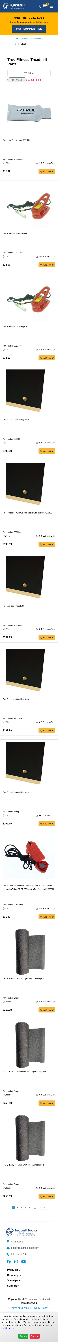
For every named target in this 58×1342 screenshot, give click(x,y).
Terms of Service (20, 1308)
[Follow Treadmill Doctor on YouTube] (23, 1261)
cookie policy (8, 1328)
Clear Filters (34, 79)
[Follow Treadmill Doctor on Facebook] (8, 1261)
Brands (25, 39)
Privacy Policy (39, 1308)
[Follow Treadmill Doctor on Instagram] (16, 1261)
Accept (23, 1336)
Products (12, 1270)
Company (13, 1275)
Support (12, 1285)
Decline (34, 1336)
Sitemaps (12, 1280)
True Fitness (36, 39)
